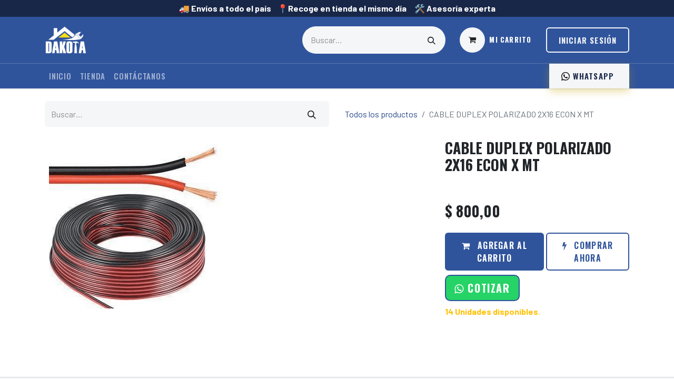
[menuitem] (60, 76)
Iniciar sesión (588, 40)
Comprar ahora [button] (592, 251)
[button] (482, 288)
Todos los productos (381, 114)
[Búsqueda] (431, 40)
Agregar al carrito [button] (501, 251)
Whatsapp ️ (593, 76)
